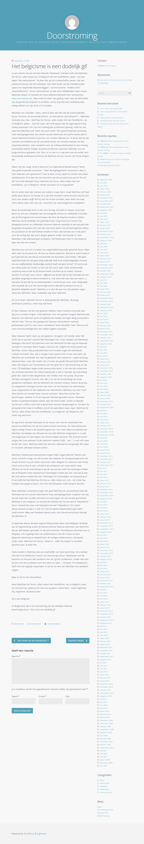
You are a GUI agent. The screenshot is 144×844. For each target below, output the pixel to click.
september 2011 (107, 656)
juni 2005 (103, 766)
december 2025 (106, 198)
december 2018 (106, 429)
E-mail (42, 696)
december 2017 (106, 456)
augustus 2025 (106, 210)
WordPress (29, 833)
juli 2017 (103, 468)
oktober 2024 (105, 234)
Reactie (16, 656)
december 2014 (106, 550)
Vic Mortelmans (53, 624)
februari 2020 (105, 395)
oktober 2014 (105, 556)
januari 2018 (105, 453)
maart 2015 (104, 544)
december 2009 (106, 720)
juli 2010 (103, 699)
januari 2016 (105, 520)
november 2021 (106, 334)
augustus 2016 (106, 498)
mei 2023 (103, 286)
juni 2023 (103, 283)
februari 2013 (105, 605)
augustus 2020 (106, 377)
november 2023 (106, 268)
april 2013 (104, 599)
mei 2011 (103, 669)
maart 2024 (104, 255)
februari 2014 (105, 574)
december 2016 (106, 489)
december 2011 (106, 647)
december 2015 (106, 523)
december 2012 (106, 611)
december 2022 (106, 298)
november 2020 (106, 371)
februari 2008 (105, 738)
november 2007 (106, 741)
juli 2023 (103, 280)
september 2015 (107, 529)
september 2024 (107, 237)
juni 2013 (103, 593)
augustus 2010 (106, 696)
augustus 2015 (106, 532)
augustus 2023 (106, 277)
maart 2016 (104, 514)
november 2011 (106, 650)
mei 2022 (103, 316)
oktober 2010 (105, 690)
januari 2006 (105, 760)
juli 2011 (103, 662)
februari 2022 (105, 325)
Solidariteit (104, 789)
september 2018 (107, 435)
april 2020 (104, 389)
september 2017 (107, 465)
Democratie (19, 624)
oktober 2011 (105, 653)
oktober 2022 (105, 304)
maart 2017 (104, 480)
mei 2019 (103, 416)
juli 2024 (103, 243)
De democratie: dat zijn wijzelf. (112, 121)
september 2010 (107, 693)
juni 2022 (103, 313)
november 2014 (106, 553)
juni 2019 (103, 413)
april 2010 (104, 708)
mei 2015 (103, 538)
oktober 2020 (105, 374)
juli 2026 (103, 183)
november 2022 (106, 301)
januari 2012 (105, 644)
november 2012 (106, 614)
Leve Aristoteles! (104, 162)
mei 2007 (103, 753)
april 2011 (104, 672)
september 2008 (107, 729)
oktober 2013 (105, 583)
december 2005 (106, 763)
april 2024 (104, 252)
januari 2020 (105, 398)
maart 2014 (104, 571)
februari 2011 (105, 678)
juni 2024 (103, 246)
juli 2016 (103, 502)
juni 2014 (103, 565)
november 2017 (106, 459)
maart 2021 (104, 359)
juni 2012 (103, 629)
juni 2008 (103, 735)
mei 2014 (103, 568)
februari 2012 (105, 641)
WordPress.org (103, 816)
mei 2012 (103, 632)
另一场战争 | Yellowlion (109, 153)
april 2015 (104, 541)
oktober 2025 (105, 204)
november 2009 (106, 723)
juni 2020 (103, 383)
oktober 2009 (105, 726)
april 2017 (104, 477)
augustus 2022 (106, 310)
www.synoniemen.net (22, 98)
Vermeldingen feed (105, 810)
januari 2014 (105, 577)
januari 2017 (105, 486)
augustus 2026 (106, 180)
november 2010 (106, 687)
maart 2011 (104, 675)
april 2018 (104, 447)
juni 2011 (103, 665)
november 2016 (106, 492)
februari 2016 (105, 517)
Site (67, 696)
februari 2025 (105, 225)
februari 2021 (105, 362)
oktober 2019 (105, 404)
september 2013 (107, 586)
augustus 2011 (106, 659)
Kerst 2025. (115, 165)
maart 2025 (104, 222)
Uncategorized (106, 792)
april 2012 (104, 635)
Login (99, 807)
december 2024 (106, 231)
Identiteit (104, 786)
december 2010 (106, 684)
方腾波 (102, 141)
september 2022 (107, 307)
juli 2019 (103, 410)
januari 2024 (105, 262)
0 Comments (35, 624)
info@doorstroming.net (107, 65)
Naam (15, 696)
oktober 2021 (105, 338)
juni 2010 (103, 702)
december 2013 (106, 580)
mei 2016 (103, 508)
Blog (102, 780)
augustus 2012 (106, 623)
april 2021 (104, 356)
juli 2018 (103, 438)
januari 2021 (105, 365)
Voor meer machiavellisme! (111, 108)
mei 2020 (103, 386)
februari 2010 (105, 714)
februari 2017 (105, 483)
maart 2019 (104, 422)
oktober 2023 (105, 271)
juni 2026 (103, 186)
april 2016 (104, 511)
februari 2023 (105, 292)
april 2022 (104, 319)
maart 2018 (104, 450)
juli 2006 (103, 757)
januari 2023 (105, 295)
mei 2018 (103, 444)
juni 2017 (103, 471)
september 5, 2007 (22, 61)
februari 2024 (105, 259)
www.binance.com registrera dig (113, 159)
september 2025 (107, 207)
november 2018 (106, 432)
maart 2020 (104, 392)
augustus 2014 (106, 559)
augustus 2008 (106, 732)
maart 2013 (104, 602)
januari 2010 (105, 717)
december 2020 (106, 368)
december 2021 (106, 331)
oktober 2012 (105, 617)
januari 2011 (105, 681)
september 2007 (107, 748)
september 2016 (107, 495)
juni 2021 (103, 350)
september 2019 (107, 407)
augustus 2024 (106, 240)
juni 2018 (103, 441)
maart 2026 (104, 189)
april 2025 (104, 219)
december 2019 (106, 401)
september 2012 (107, 620)
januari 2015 (105, 547)
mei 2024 (103, 249)
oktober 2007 (105, 744)
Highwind (41, 833)
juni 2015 (103, 535)
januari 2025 (105, 228)
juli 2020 (103, 380)
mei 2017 (103, 474)
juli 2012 (103, 626)
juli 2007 (103, 750)
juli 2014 (103, 562)
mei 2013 (103, 596)
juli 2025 (103, 213)
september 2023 (107, 274)
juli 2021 (103, 347)
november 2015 (106, 526)
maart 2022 (104, 322)
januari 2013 (105, 608)
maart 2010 (104, 711)
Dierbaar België (76, 640)
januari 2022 (105, 328)
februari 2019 (105, 426)
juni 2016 (103, 505)
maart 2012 (104, 638)
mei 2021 (103, 353)
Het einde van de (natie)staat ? (32, 640)
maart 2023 (104, 289)
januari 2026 (105, 195)
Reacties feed (102, 813)
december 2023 (106, 265)
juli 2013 (103, 590)
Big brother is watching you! (111, 117)
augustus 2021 (106, 344)
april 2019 (104, 419)
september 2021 (107, 341)
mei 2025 (103, 216)
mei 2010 (103, 705)
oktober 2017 (105, 462)
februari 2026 (105, 192)
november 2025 (106, 201)
